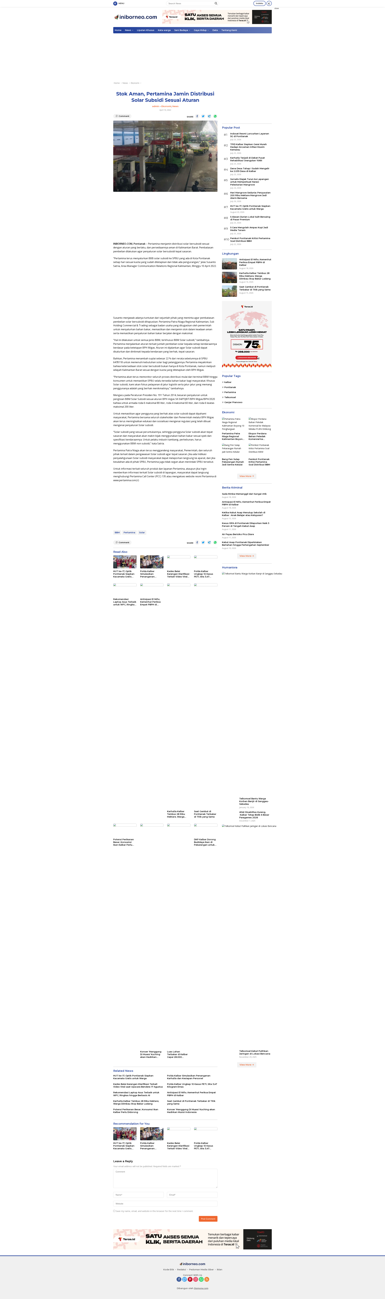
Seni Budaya (181, 30)
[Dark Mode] (269, 3)
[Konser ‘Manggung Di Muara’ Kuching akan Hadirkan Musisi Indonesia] (151, 936)
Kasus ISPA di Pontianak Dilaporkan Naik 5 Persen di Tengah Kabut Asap (245, 524)
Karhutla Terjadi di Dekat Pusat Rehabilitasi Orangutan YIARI (247, 159)
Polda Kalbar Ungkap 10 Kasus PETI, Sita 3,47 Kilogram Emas (203, 574)
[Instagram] (195, 1279)
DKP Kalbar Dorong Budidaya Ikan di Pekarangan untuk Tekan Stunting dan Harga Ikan (205, 842)
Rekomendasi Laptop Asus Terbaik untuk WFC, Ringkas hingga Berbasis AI (124, 602)
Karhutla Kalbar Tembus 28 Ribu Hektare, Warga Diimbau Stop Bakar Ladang (178, 814)
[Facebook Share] (197, 116)
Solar (142, 532)
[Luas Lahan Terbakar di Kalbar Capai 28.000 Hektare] (178, 936)
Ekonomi (166, 106)
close (276, 8)
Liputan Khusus (145, 30)
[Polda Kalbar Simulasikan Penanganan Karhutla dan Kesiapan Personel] (151, 561)
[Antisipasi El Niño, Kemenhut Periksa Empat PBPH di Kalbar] (151, 589)
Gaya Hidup (200, 30)
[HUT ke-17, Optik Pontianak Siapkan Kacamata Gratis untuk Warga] (125, 561)
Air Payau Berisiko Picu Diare (238, 534)
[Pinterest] (190, 1279)
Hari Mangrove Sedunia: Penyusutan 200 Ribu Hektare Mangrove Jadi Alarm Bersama (250, 195)
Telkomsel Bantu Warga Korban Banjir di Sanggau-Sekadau (254, 801)
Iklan (219, 1269)
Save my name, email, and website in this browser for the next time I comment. (154, 1211)
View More (246, 476)
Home (118, 30)
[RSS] (206, 1279)
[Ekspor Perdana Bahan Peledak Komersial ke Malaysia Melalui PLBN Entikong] (260, 424)
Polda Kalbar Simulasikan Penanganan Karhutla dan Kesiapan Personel (150, 574)
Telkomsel (230, 397)
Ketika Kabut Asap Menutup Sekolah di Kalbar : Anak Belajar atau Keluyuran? (243, 514)
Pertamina (129, 532)
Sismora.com (201, 1288)
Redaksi (181, 1269)
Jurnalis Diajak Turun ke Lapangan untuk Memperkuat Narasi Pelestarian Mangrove (249, 182)
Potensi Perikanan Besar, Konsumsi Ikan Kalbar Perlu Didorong (123, 842)
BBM (117, 532)
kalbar (227, 382)
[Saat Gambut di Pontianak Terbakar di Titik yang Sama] (205, 696)
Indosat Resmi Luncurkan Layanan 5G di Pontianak (249, 135)
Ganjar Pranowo (233, 402)
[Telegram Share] (209, 116)
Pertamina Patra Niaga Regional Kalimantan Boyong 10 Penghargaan (233, 436)
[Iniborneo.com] (135, 16)
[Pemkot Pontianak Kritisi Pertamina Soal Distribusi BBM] (260, 449)
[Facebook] (179, 1279)
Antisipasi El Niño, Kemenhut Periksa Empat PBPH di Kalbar (150, 602)
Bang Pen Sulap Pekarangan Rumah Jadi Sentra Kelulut (233, 462)
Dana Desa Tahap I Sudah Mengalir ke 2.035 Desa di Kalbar (249, 169)
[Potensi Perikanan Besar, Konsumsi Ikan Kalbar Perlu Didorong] (125, 830)
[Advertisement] (292, 52)
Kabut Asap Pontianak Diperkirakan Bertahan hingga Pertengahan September (245, 543)
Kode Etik (168, 1269)
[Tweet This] (203, 116)
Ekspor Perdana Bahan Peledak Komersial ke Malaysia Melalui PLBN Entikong (258, 436)
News (128, 30)
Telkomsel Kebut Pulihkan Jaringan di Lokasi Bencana (254, 1052)
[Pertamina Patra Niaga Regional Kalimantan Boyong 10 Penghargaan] (233, 424)
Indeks (259, 3)
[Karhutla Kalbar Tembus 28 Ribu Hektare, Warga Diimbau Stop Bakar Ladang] (178, 696)
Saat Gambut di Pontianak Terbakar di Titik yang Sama (205, 814)
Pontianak (230, 387)
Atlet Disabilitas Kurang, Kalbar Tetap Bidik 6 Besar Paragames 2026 (254, 815)
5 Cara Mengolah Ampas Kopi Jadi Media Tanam (249, 229)
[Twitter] (184, 1279)
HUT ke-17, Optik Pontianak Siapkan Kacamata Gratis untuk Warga (123, 574)
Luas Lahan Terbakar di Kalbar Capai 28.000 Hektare (177, 1054)
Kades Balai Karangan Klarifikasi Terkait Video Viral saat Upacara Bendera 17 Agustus (178, 574)
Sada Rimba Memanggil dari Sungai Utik (244, 493)
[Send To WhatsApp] (215, 116)
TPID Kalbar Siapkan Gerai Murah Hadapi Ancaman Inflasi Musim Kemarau (248, 147)
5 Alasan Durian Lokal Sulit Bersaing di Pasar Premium (250, 218)
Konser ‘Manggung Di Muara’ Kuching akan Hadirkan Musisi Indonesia (150, 1054)
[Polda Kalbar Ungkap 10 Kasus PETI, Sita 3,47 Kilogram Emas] (205, 561)
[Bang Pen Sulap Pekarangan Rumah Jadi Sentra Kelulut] (233, 449)
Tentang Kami (229, 30)
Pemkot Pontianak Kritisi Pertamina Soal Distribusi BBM (250, 239)
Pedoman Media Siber (201, 1269)
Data (215, 30)
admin (155, 106)
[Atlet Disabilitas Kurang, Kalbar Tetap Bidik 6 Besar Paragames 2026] (229, 816)
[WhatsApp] (201, 1279)
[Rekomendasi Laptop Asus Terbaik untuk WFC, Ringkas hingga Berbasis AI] (125, 589)
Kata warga (164, 30)
